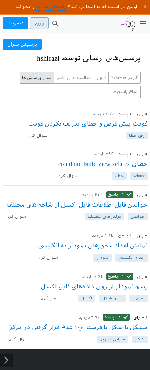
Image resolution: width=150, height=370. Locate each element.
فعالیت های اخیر (74, 77)
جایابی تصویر (112, 339)
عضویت (15, 23)
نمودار (102, 257)
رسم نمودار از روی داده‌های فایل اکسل (94, 286)
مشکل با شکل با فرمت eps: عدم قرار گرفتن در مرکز (78, 327)
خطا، (119, 176)
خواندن (137, 216)
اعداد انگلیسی (131, 257)
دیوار (101, 77)
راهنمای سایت (51, 6)
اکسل (86, 298)
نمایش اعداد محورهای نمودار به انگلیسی (93, 245)
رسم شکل (112, 298)
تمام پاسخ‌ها (125, 91)
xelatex (139, 176)
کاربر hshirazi (124, 77)
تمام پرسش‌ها (36, 77)
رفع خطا (137, 135)
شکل (139, 339)
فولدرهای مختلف (104, 216)
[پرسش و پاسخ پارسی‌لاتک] (128, 26)
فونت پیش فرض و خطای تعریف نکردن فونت (88, 123)
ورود (39, 23)
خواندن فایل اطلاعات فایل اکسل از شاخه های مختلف (77, 204)
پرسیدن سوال (22, 44)
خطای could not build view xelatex (103, 163)
